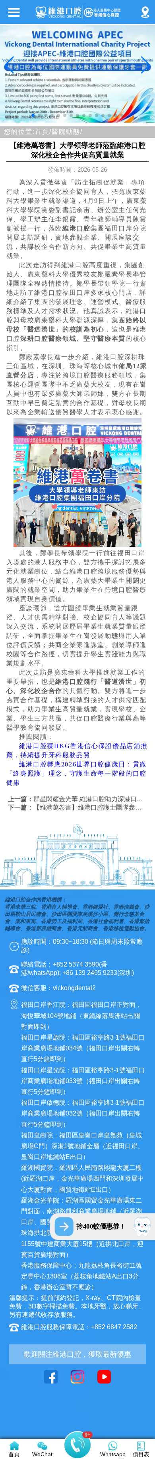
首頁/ (43, 131)
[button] (33, 115)
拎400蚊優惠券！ (101, 1226)
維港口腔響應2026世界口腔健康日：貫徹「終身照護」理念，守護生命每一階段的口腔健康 (76, 773)
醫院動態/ (67, 131)
